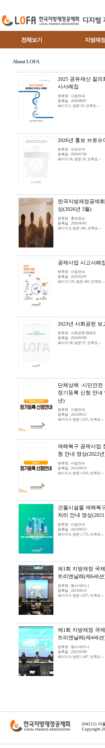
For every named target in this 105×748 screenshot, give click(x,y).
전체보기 (31, 40)
